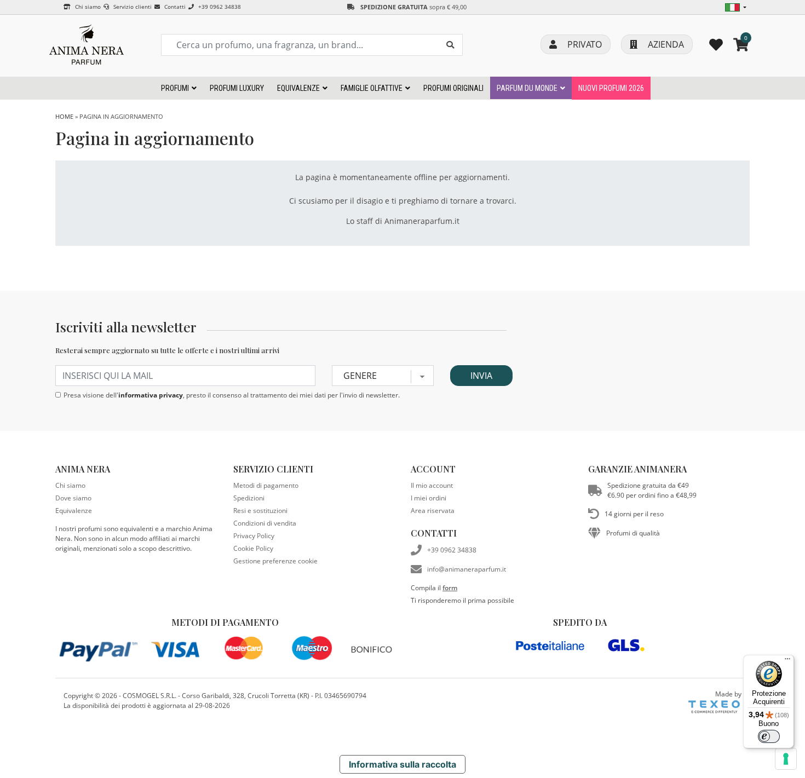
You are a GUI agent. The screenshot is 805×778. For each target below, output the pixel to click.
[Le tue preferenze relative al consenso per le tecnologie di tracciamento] (785, 758)
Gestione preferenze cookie (275, 561)
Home (64, 116)
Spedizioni (248, 498)
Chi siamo (87, 6)
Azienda (665, 44)
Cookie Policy (253, 548)
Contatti (174, 6)
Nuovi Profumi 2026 (611, 88)
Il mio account (432, 485)
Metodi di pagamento (265, 485)
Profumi (175, 88)
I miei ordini (428, 498)
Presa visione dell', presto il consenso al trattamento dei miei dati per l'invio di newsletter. (232, 395)
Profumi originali (453, 88)
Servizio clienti (132, 6)
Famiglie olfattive (372, 88)
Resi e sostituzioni (260, 510)
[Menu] (787, 661)
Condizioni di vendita (264, 523)
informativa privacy (150, 395)
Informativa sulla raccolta (402, 764)
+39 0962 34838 (219, 6)
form (449, 587)
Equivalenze (298, 88)
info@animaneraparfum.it (466, 569)
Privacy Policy (253, 535)
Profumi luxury (237, 88)
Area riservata (433, 510)
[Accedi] (716, 44)
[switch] (769, 736)
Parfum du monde (527, 88)
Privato (583, 44)
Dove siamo (73, 498)
